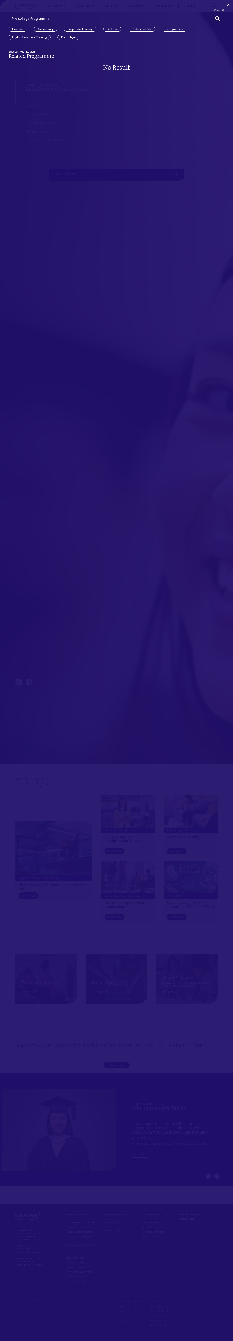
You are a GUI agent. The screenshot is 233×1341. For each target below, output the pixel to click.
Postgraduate (174, 29)
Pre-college (68, 37)
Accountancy (45, 29)
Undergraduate (141, 29)
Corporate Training (80, 29)
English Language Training (29, 37)
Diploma (112, 29)
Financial (17, 29)
